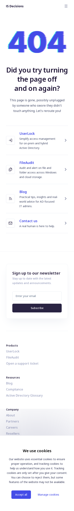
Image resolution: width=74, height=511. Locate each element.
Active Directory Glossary (24, 395)
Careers (12, 427)
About (10, 415)
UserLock (13, 351)
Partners (12, 421)
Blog (9, 383)
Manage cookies (48, 494)
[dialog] (37, 473)
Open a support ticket (22, 363)
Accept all (21, 494)
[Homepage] (15, 6)
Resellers (13, 433)
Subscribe (37, 308)
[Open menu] (66, 6)
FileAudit (12, 357)
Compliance (14, 389)
